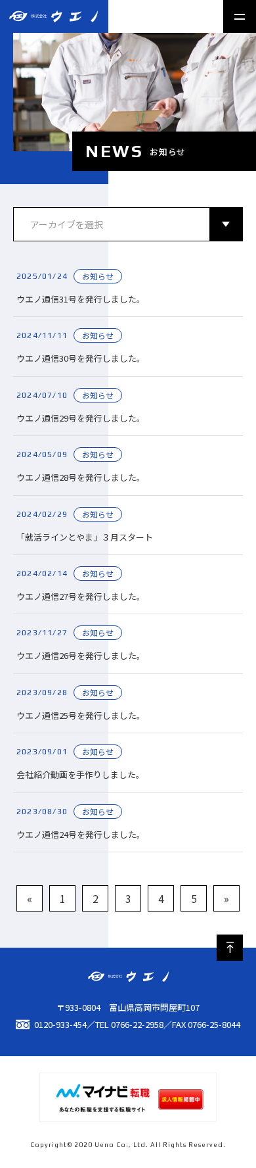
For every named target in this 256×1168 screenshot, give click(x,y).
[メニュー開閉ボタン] (239, 16)
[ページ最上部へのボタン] (230, 948)
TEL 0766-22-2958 (129, 1024)
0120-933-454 (60, 1024)
